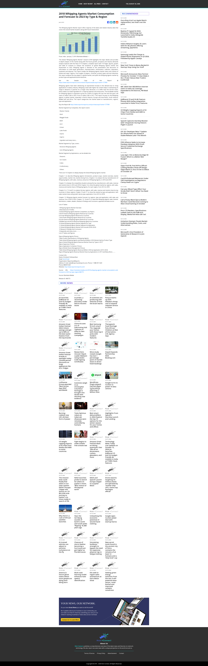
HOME (80, 4)
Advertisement (112, 653)
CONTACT (105, 4)
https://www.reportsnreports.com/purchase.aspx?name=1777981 (90, 104)
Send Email (66, 259)
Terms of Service (89, 653)
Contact (121, 653)
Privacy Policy (101, 653)
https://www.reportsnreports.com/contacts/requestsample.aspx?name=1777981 (83, 82)
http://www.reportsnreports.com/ (74, 267)
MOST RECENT (88, 4)
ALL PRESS (97, 4)
